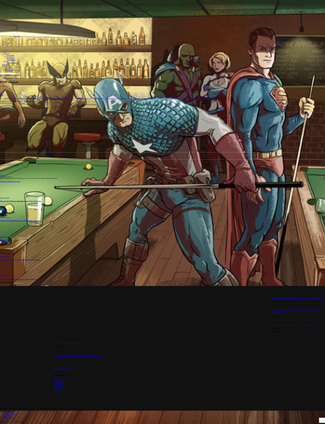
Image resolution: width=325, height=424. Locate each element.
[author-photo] (4, 173)
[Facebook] (15, 89)
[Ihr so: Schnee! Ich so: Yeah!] (58, 365)
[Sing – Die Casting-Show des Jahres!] (277, 340)
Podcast (5, 61)
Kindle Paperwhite (14, 165)
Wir (2, 95)
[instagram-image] (27, 313)
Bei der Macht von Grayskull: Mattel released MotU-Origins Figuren (78, 356)
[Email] (39, 89)
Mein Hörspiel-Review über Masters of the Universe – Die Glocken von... (298, 298)
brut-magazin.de (28, 101)
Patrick (2, 175)
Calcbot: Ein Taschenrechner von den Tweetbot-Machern (20, 221)
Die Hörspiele (10, 55)
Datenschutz (10, 70)
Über (4, 66)
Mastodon (2, 423)
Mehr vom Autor (15, 181)
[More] (46, 89)
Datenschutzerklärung (9, 417)
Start (1, 75)
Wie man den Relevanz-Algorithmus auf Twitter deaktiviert (20, 201)
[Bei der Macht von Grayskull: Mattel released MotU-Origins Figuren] (58, 353)
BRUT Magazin (4, 151)
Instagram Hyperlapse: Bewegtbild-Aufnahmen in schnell (20, 260)
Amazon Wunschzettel (13, 63)
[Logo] (6, 49)
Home (5, 52)
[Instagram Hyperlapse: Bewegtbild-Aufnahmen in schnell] (9, 255)
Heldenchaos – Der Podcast (10, 414)
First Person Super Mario (16, 164)
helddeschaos (3, 101)
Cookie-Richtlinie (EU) (9, 419)
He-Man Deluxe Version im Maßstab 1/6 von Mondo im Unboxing (296, 325)
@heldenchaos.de (19, 283)
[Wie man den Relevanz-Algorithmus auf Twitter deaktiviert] (9, 196)
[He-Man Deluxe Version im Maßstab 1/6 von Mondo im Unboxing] (277, 322)
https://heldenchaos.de (6, 177)
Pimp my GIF (5, 240)
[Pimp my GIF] (9, 235)
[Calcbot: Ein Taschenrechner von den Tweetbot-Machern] (9, 216)
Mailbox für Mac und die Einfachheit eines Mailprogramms (20, 279)
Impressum (6, 69)
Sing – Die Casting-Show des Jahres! (67, 343)
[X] (21, 89)
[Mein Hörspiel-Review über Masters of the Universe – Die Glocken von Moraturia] (277, 294)
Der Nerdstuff (10, 58)
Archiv (5, 64)
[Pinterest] (27, 89)
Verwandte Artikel (5, 181)
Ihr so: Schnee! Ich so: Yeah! (64, 369)
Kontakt (9, 67)
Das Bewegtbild (11, 60)
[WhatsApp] (33, 89)
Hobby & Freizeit (7, 75)
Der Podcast (10, 57)
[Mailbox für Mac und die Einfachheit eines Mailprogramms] (9, 274)
